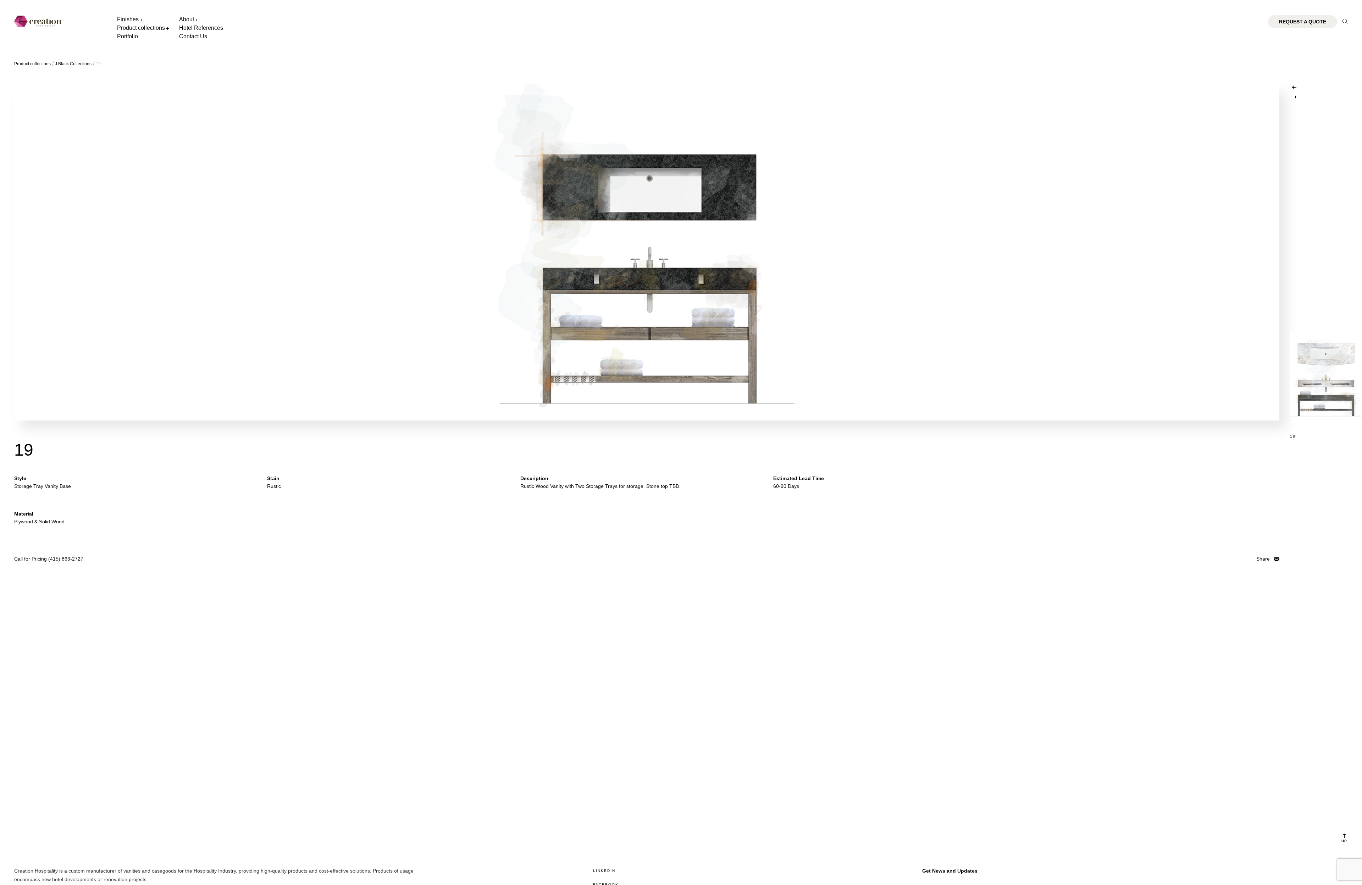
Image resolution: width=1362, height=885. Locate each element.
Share (1263, 559)
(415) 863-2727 (65, 559)
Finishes (128, 19)
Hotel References (201, 28)
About (186, 19)
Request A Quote (1302, 21)
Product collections (141, 28)
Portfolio (127, 36)
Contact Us (193, 36)
